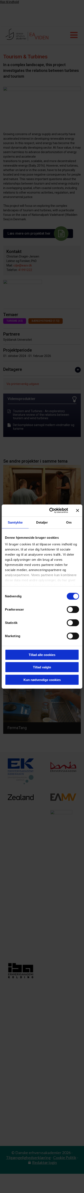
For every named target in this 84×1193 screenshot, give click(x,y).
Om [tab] (69, 522)
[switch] (73, 609)
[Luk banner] (77, 510)
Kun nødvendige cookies (42, 679)
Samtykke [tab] (15, 522)
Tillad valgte (42, 667)
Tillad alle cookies (42, 654)
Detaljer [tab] (42, 522)
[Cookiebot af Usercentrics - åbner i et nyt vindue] (51, 510)
